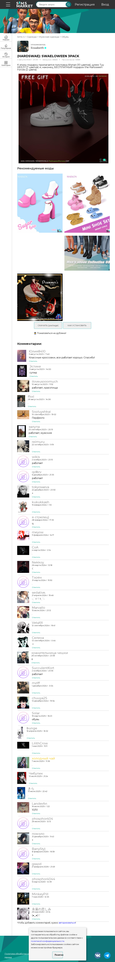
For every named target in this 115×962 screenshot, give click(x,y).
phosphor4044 (43, 879)
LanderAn (39, 803)
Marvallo (38, 607)
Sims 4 (21, 37)
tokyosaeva (40, 487)
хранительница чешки (49, 652)
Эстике (35, 366)
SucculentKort (43, 667)
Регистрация (85, 4)
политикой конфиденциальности (47, 941)
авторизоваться (67, 922)
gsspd (36, 863)
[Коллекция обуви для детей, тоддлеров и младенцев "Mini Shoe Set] (88, 203)
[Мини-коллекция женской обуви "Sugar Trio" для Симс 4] (39, 203)
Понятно (59, 955)
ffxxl (31, 396)
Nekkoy (38, 562)
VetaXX (37, 622)
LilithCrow (40, 743)
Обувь (65, 37)
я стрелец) (40, 517)
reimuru (38, 441)
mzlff (36, 683)
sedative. (39, 592)
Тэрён (37, 577)
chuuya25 (39, 698)
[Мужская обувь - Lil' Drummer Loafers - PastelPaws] (39, 297)
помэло (38, 833)
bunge (32, 728)
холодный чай (43, 758)
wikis (36, 456)
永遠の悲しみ (41, 909)
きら (31, 788)
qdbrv (36, 471)
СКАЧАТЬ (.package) (48, 325)
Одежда (31, 37)
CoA (35, 547)
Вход (105, 4)
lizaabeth (37, 47)
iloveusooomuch (45, 381)
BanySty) (39, 848)
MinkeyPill (40, 894)
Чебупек (36, 773)
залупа (34, 426)
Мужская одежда (49, 37)
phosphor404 (42, 818)
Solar (36, 713)
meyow (37, 532)
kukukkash (40, 502)
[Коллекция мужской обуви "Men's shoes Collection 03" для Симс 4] (88, 253)
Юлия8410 (37, 351)
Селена (38, 637)
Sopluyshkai (41, 411)
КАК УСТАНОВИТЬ (77, 325)
